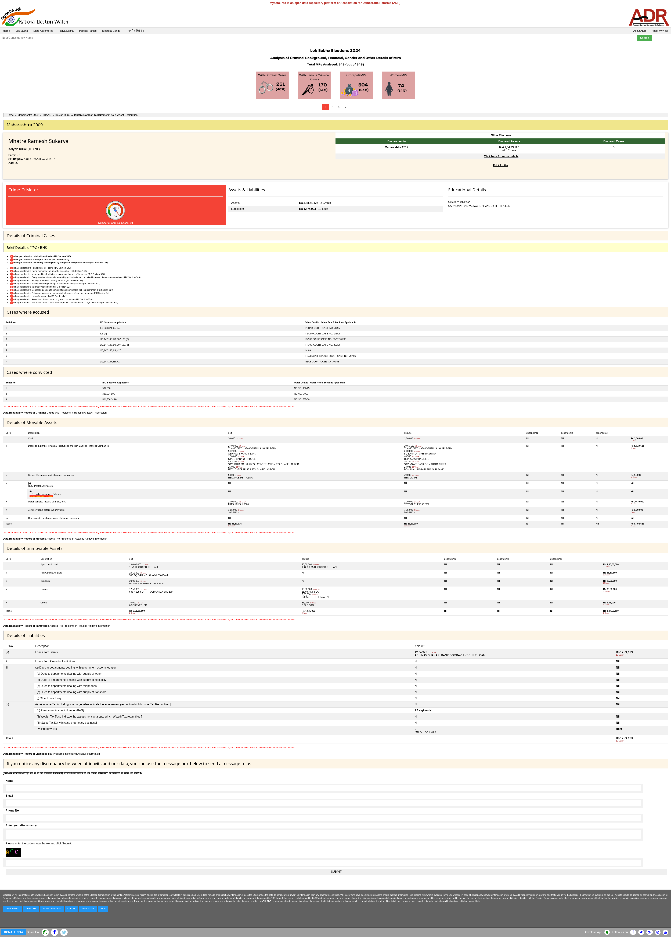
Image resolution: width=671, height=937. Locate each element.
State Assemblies (43, 30)
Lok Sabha (22, 30)
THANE (46, 114)
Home (6, 30)
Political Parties (88, 30)
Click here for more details (501, 156)
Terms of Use (87, 908)
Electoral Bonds (111, 30)
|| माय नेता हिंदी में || (135, 30)
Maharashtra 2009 (28, 114)
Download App (593, 932)
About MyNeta (660, 30)
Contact (71, 908)
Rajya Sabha (66, 30)
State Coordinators (52, 908)
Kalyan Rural (62, 114)
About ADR (639, 30)
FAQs (103, 908)
